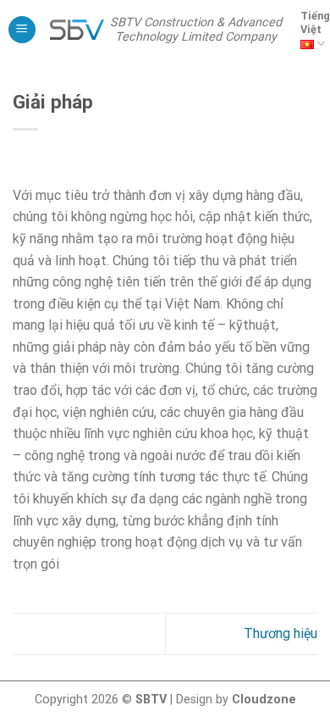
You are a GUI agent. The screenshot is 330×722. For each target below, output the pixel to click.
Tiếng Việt (315, 22)
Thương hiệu (280, 633)
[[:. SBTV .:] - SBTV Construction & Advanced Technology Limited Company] (77, 29)
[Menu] (22, 30)
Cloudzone (264, 699)
